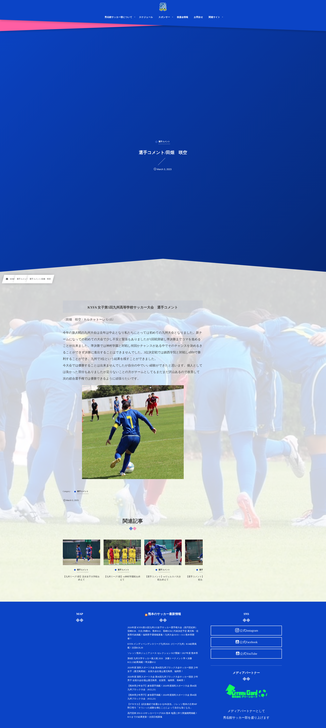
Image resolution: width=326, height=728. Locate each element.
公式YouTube (248, 653)
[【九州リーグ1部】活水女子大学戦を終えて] (81, 552)
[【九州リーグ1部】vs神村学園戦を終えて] (122, 552)
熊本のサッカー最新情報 (164, 614)
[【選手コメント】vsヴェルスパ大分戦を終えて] (163, 552)
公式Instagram (249, 630)
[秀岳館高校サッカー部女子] (163, 7)
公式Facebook (249, 642)
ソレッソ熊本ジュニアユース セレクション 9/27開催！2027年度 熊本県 (163, 653)
